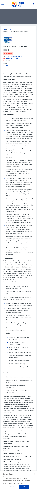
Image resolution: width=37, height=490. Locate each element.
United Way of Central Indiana (14, 56)
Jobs (4, 29)
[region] (18, 480)
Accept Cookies (24, 487)
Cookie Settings (11, 487)
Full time (5, 65)
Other (9, 29)
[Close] (34, 474)
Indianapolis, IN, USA (12, 58)
